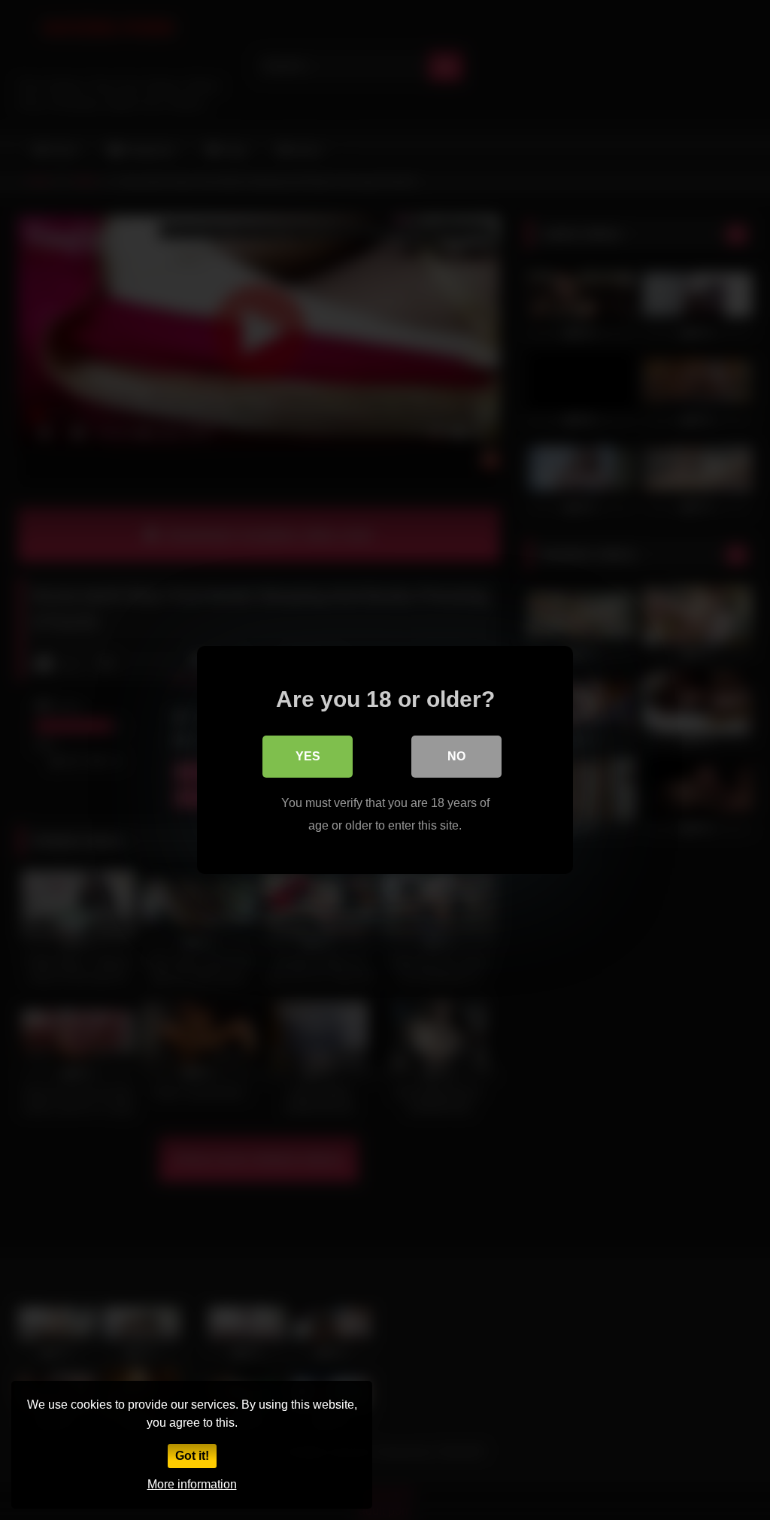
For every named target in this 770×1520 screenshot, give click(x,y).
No (456, 756)
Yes (308, 756)
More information (192, 1484)
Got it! (192, 1455)
